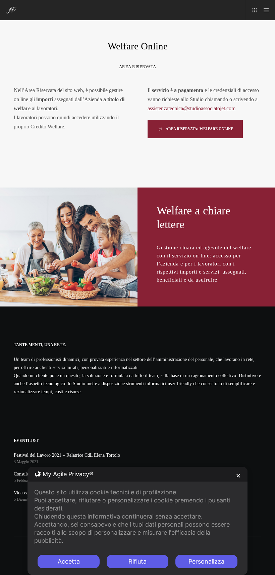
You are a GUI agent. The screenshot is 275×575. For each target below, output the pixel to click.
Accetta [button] (69, 561)
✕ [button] (238, 475)
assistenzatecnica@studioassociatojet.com (191, 108)
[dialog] (138, 521)
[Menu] (264, 10)
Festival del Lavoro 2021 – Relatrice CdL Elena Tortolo (67, 455)
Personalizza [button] (206, 561)
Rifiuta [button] (137, 561)
